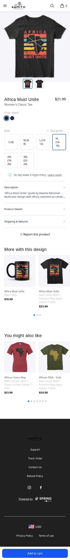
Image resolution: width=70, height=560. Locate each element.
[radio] (11, 142)
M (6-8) (27, 141)
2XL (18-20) (9, 160)
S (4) (10, 142)
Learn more (55, 175)
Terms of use (46, 535)
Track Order (35, 458)
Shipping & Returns (16, 221)
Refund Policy (35, 475)
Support (35, 449)
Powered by (26, 498)
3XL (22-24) (26, 160)
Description (11, 187)
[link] (19, 270)
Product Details (13, 209)
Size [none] (7, 131)
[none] (54, 131)
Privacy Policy (24, 535)
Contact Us (35, 467)
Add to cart (35, 553)
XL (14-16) (58, 142)
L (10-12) (42, 141)
